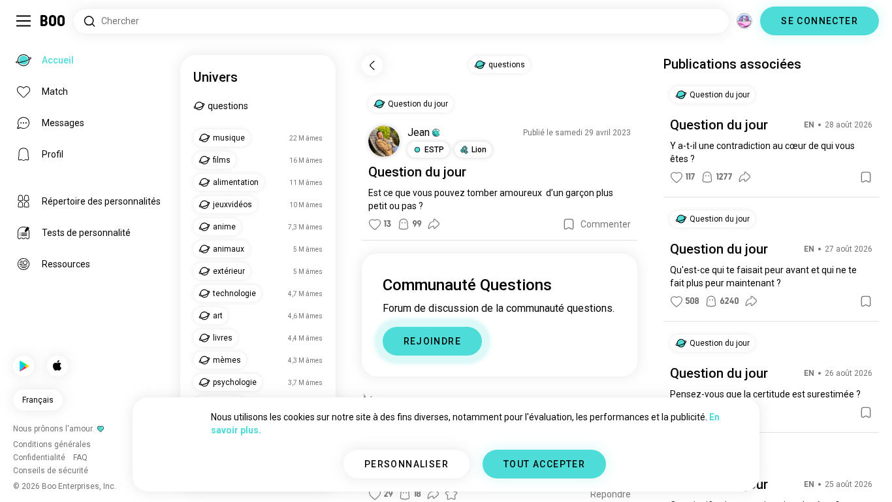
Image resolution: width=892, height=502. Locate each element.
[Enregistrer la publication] (568, 224)
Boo (53, 21)
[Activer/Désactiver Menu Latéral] (23, 21)
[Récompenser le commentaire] (451, 494)
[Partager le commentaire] (432, 494)
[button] (436, 133)
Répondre (610, 494)
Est (374, 193)
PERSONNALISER (406, 464)
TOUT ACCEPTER (544, 464)
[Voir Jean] (384, 141)
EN (809, 124)
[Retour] (372, 65)
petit (377, 206)
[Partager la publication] (433, 224)
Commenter (606, 224)
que (403, 193)
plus (604, 193)
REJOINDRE (433, 341)
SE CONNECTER (819, 21)
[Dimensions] (744, 21)
